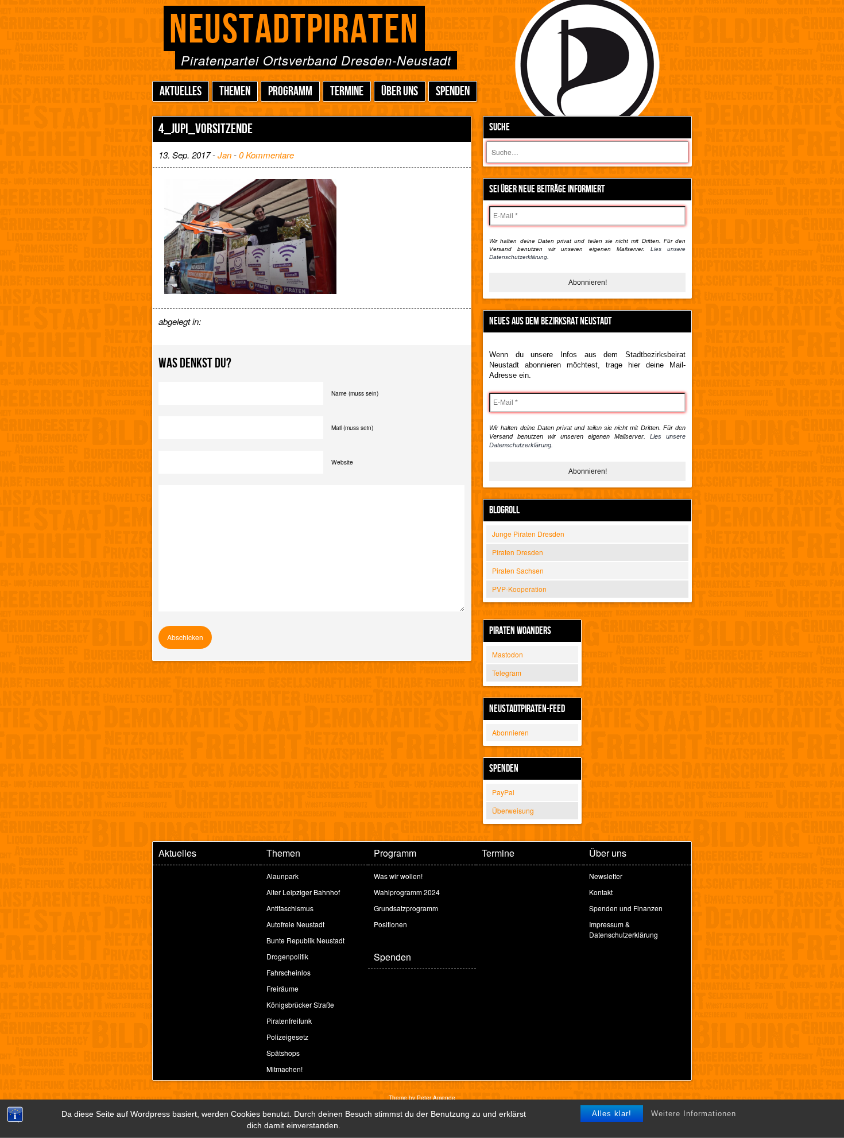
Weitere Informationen (693, 1113)
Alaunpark (282, 876)
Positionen (390, 924)
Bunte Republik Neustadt (305, 940)
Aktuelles (181, 91)
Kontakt (601, 892)
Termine (346, 91)
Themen (234, 91)
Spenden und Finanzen (626, 908)
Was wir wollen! (398, 876)
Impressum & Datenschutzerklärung (623, 929)
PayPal (503, 792)
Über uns (399, 91)
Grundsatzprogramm (406, 908)
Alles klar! (612, 1113)
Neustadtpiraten (294, 30)
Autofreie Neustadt (295, 924)
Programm (290, 91)
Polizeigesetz (287, 1037)
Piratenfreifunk (289, 1020)
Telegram (506, 673)
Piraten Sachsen (518, 570)
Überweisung (513, 810)
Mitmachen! (284, 1069)
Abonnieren (510, 732)
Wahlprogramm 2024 (407, 892)
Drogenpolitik (287, 956)
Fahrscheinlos (288, 972)
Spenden (453, 91)
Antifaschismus (289, 908)
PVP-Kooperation (519, 589)
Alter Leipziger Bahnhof (303, 892)
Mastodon (507, 654)
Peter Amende (436, 1098)
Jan (224, 155)
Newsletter (605, 876)
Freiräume (282, 988)
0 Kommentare (266, 155)
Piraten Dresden (517, 552)
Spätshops (283, 1053)
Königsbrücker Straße (300, 1004)
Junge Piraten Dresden (528, 534)
